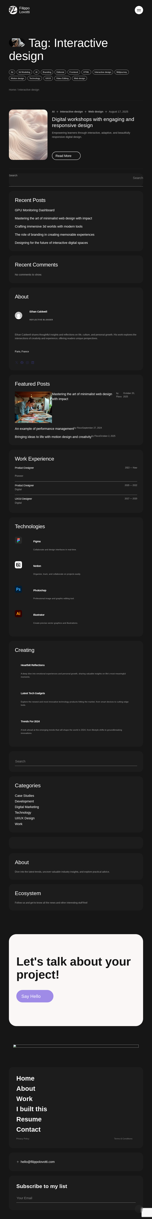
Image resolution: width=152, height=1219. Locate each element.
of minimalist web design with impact (53, 218)
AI (36, 72)
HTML (86, 72)
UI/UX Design (25, 818)
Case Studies (24, 796)
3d (12, 72)
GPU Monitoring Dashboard (34, 210)
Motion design (17, 78)
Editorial (60, 72)
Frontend (73, 72)
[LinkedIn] (32, 362)
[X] (16, 362)
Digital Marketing (27, 807)
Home (12, 89)
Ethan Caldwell (38, 311)
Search (13, 175)
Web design (79, 78)
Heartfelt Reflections (33, 665)
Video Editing (62, 78)
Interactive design (103, 72)
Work (18, 824)
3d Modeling (24, 72)
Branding (47, 72)
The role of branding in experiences (54, 234)
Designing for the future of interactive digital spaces (51, 243)
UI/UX (48, 78)
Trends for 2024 (30, 721)
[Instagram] (27, 362)
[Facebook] (22, 362)
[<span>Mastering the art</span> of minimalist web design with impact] (33, 407)
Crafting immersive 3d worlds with (49, 226)
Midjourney (122, 72)
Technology (34, 78)
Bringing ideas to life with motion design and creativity (53, 437)
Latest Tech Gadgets (33, 693)
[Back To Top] (139, 1209)
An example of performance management (44, 429)
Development (24, 801)
